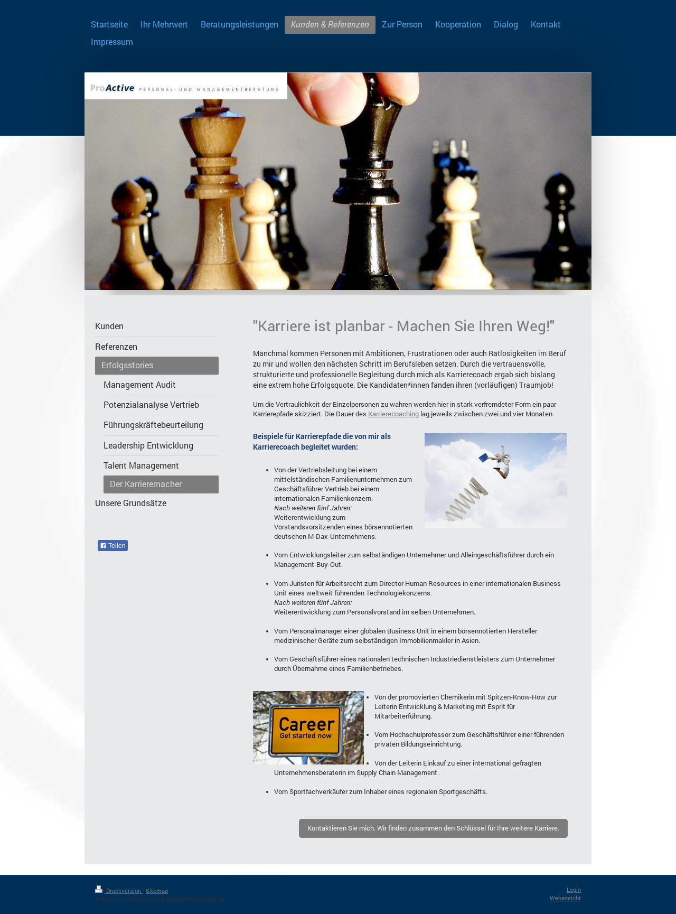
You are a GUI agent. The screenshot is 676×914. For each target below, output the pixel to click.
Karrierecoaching (393, 413)
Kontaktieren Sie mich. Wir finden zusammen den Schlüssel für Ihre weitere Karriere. (433, 828)
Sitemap (157, 890)
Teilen (116, 545)
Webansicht (565, 898)
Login (574, 889)
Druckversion (124, 890)
